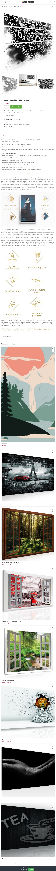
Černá (27, 124)
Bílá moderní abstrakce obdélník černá (16, 124)
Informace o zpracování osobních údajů (33, 863)
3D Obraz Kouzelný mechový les (10, 562)
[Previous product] (51, 6)
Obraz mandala (17, 6)
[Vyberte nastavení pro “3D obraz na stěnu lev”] (53, 687)
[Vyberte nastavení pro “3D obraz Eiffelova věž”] (53, 450)
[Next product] (54, 6)
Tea (3, 858)
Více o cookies (24, 869)
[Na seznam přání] (53, 351)
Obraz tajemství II (7, 799)
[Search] (5, 2)
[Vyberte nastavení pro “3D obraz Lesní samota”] (53, 627)
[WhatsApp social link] (13, 127)
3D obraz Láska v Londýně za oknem (11, 621)
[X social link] (10, 127)
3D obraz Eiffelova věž (8, 503)
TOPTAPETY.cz (4, 6)
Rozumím (31, 869)
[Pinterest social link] (12, 127)
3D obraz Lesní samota (8, 680)
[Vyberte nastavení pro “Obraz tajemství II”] (53, 746)
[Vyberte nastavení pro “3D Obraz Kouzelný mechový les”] (53, 509)
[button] (53, 348)
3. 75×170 (4, 444)
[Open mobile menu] (1, 2)
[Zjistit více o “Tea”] (53, 805)
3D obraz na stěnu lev (8, 740)
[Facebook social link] (8, 127)
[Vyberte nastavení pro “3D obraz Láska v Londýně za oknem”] (53, 568)
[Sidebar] (2, 263)
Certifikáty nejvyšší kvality (9, 153)
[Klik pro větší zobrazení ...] (3, 71)
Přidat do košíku (16, 107)
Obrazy (10, 6)
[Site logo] (28, 2)
